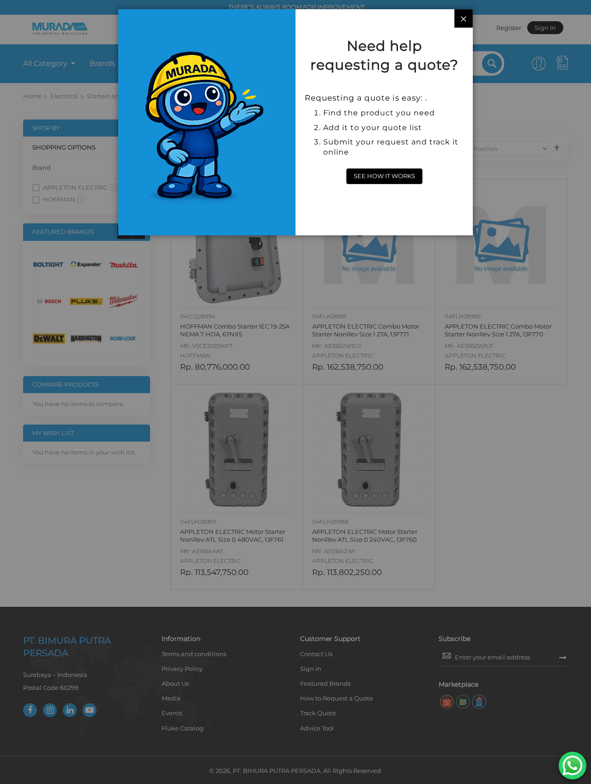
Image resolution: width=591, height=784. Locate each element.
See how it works (384, 176)
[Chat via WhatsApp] (572, 765)
